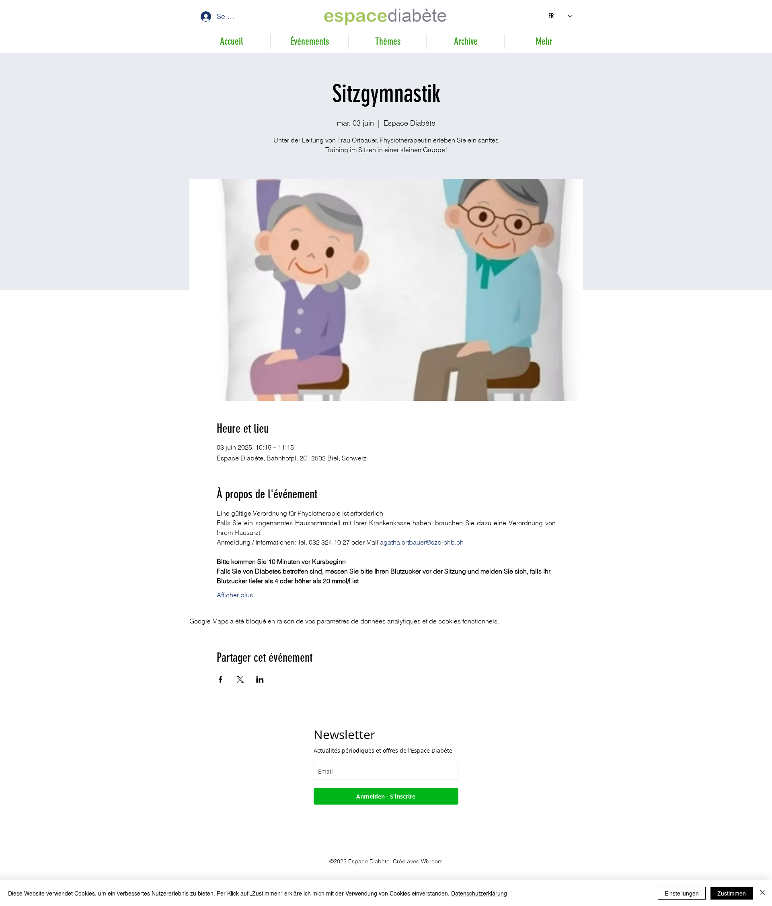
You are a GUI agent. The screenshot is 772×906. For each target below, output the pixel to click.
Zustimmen (731, 893)
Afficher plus (235, 595)
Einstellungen (682, 893)
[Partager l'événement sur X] (240, 679)
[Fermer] (762, 893)
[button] (466, 41)
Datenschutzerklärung (479, 893)
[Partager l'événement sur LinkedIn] (260, 679)
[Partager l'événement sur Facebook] (220, 679)
